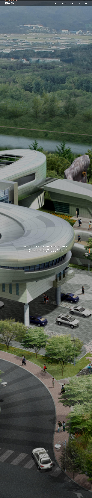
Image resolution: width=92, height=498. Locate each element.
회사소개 (56, 3)
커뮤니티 (79, 3)
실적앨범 (71, 3)
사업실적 (63, 3)
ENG (86, 0)
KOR (83, 0)
